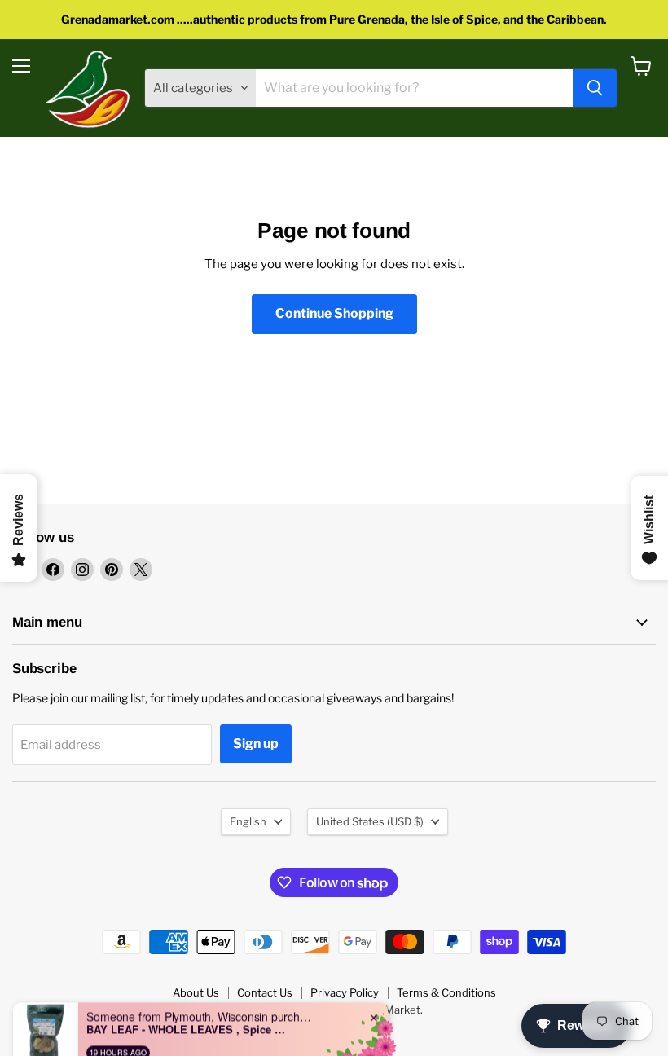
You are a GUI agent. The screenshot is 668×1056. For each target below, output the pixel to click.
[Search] (595, 88)
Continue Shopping (334, 313)
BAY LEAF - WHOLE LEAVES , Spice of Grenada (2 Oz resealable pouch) (188, 1008)
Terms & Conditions (446, 992)
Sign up (256, 743)
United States (370, 821)
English (248, 821)
